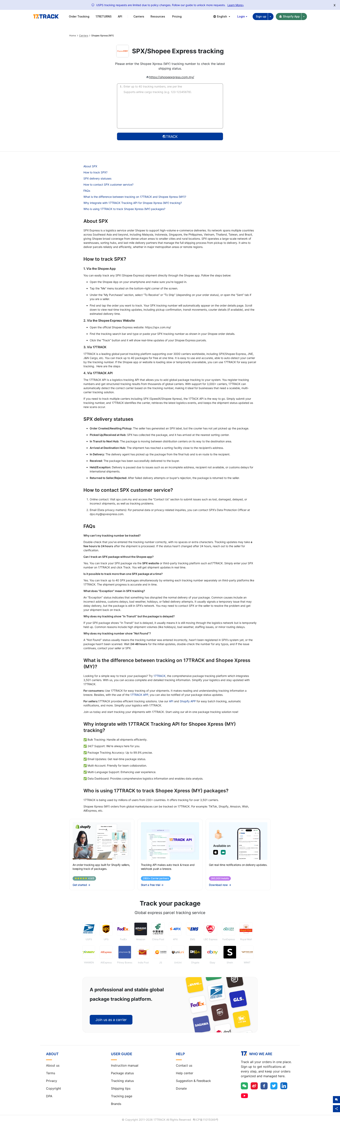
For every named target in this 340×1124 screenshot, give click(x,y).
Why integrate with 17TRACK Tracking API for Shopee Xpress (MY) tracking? (132, 202)
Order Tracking (79, 16)
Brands (116, 1104)
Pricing (177, 16)
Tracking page (121, 1096)
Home (72, 35)
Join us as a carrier (111, 1020)
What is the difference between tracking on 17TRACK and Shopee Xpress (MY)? (134, 196)
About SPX (90, 166)
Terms (50, 1073)
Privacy (51, 1081)
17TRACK (159, 676)
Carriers (83, 35)
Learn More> (235, 5)
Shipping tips (120, 1088)
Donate (181, 1088)
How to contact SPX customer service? (108, 184)
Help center (184, 1073)
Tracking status (122, 1081)
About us (52, 1065)
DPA (49, 1096)
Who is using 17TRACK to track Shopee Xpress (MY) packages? (124, 209)
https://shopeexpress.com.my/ (171, 77)
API (120, 16)
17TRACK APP (139, 694)
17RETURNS (104, 16)
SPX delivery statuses (97, 178)
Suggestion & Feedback (193, 1081)
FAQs (86, 190)
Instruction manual (124, 1065)
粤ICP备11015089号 (205, 1119)
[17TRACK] (46, 16)
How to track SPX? (95, 172)
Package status (122, 1073)
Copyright (53, 1088)
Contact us (184, 1065)
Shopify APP (188, 701)
